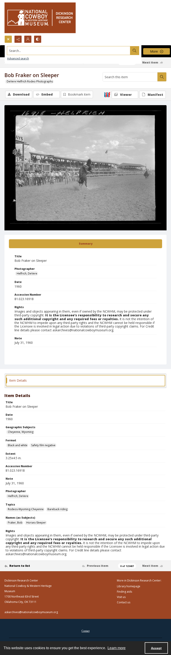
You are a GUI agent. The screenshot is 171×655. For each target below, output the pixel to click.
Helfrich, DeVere (27, 273)
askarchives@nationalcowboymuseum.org (31, 612)
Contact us (123, 602)
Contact (85, 630)
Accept (156, 648)
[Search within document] (161, 76)
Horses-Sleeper (36, 522)
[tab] (85, 243)
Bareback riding (57, 509)
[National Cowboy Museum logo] (40, 17)
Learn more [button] (117, 648)
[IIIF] (107, 94)
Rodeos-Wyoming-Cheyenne (26, 509)
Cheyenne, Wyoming (20, 432)
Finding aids (124, 592)
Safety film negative (43, 445)
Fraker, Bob (15, 522)
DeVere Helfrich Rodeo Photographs (30, 81)
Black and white (17, 445)
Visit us (121, 597)
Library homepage (128, 586)
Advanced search (18, 58)
